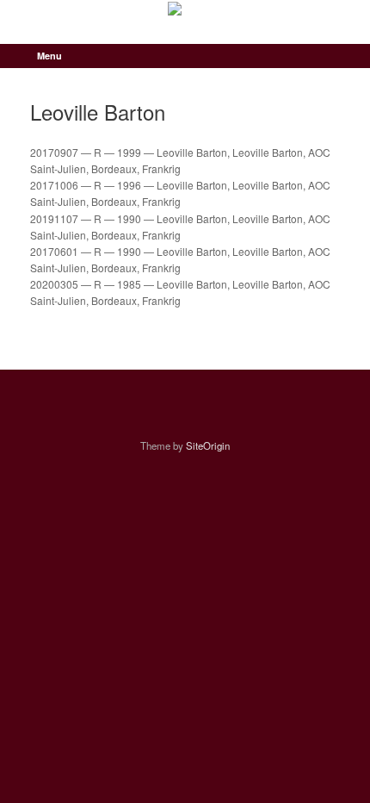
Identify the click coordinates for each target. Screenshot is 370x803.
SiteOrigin (208, 445)
